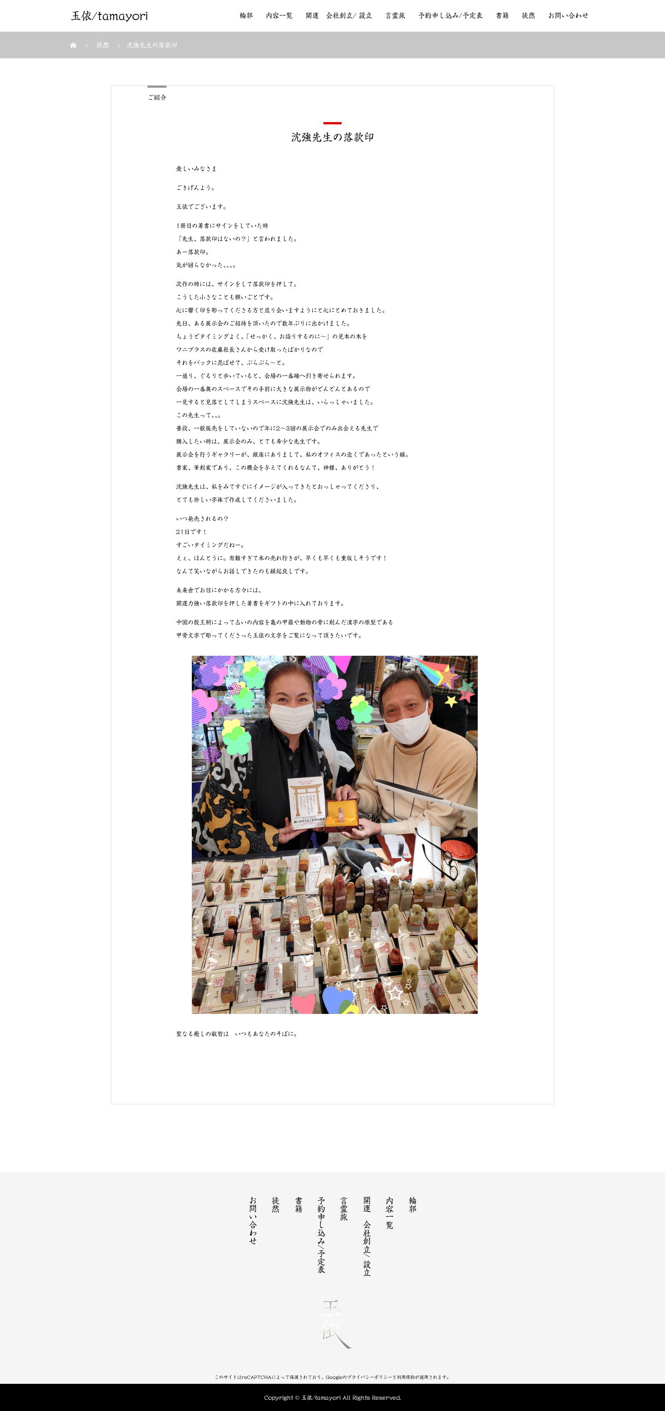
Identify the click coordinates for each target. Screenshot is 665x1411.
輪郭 (246, 15)
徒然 (528, 15)
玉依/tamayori (109, 15)
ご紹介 (156, 98)
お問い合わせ (568, 15)
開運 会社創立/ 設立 (338, 15)
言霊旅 (395, 15)
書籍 (502, 15)
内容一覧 (279, 15)
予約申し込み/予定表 (450, 15)
